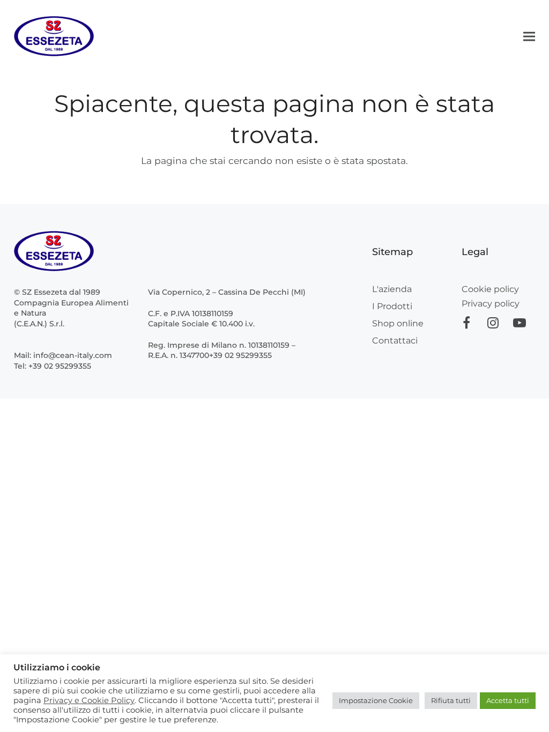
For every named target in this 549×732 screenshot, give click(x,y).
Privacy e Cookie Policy (89, 700)
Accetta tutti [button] (507, 700)
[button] (529, 36)
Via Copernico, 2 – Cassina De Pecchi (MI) (227, 292)
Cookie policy (490, 289)
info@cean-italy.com (72, 355)
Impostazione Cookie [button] (376, 700)
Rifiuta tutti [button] (451, 700)
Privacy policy (491, 303)
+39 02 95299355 (59, 366)
